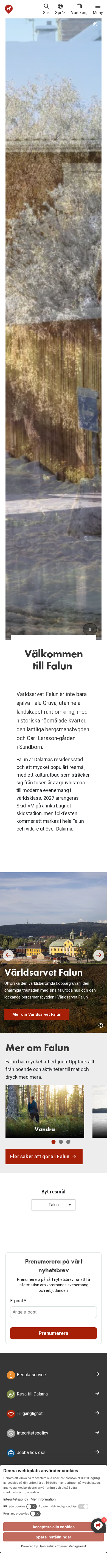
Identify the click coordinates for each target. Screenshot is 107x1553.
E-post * (18, 1300)
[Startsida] (9, 9)
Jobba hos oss (31, 1452)
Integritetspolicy (32, 1433)
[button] (8, 955)
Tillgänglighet (29, 1413)
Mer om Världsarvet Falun (36, 1014)
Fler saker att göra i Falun (40, 1156)
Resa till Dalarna (32, 1394)
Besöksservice (31, 1374)
